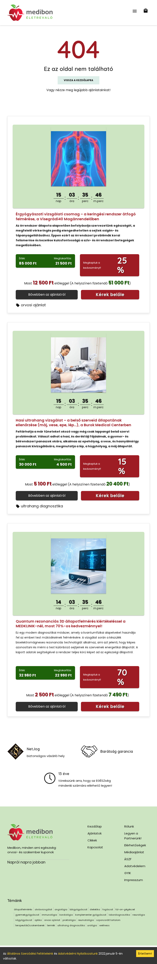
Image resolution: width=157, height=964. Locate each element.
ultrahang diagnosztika (42, 506)
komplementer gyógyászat (90, 914)
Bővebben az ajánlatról (46, 294)
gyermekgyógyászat (27, 914)
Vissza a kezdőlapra (78, 80)
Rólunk (129, 826)
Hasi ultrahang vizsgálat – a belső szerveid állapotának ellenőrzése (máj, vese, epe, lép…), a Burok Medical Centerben (73, 422)
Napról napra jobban (26, 862)
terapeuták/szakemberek (30, 925)
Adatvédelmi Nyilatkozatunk (78, 954)
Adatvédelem (134, 866)
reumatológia (86, 920)
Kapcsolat (95, 847)
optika (38, 920)
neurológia (138, 914)
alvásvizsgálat (43, 909)
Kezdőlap (94, 826)
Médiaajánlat (134, 852)
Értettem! (145, 954)
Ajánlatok (94, 833)
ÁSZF (127, 859)
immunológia (49, 914)
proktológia (69, 920)
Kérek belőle (110, 294)
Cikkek (92, 840)
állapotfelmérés (23, 909)
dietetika (95, 909)
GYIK (127, 873)
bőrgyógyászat (78, 909)
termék (51, 925)
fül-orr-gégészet (125, 909)
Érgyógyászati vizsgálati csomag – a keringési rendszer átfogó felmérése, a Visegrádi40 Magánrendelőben (76, 216)
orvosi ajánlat (33, 305)
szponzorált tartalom (108, 920)
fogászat (107, 909)
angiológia (61, 909)
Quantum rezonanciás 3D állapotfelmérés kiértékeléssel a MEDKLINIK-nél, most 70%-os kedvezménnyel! (71, 624)
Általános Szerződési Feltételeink (30, 954)
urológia (92, 925)
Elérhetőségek (135, 845)
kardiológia (66, 914)
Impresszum (133, 880)
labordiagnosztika (119, 914)
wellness (104, 925)
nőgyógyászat (23, 920)
